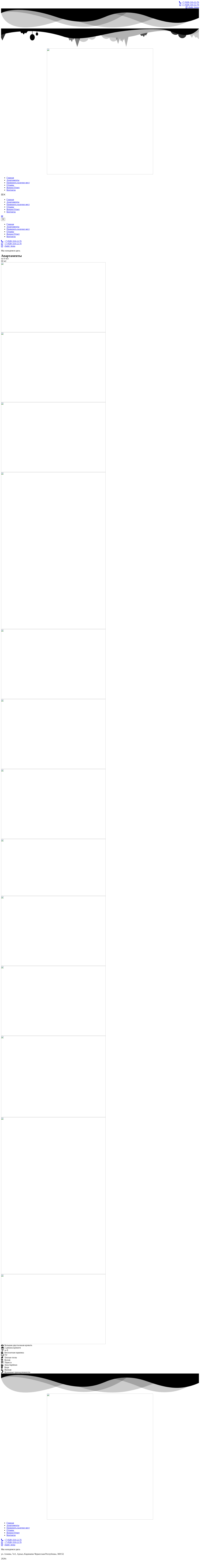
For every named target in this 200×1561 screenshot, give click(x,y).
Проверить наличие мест (18, 182)
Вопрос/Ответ (13, 187)
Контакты (11, 190)
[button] (100, 203)
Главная (10, 178)
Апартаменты (13, 180)
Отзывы (10, 185)
